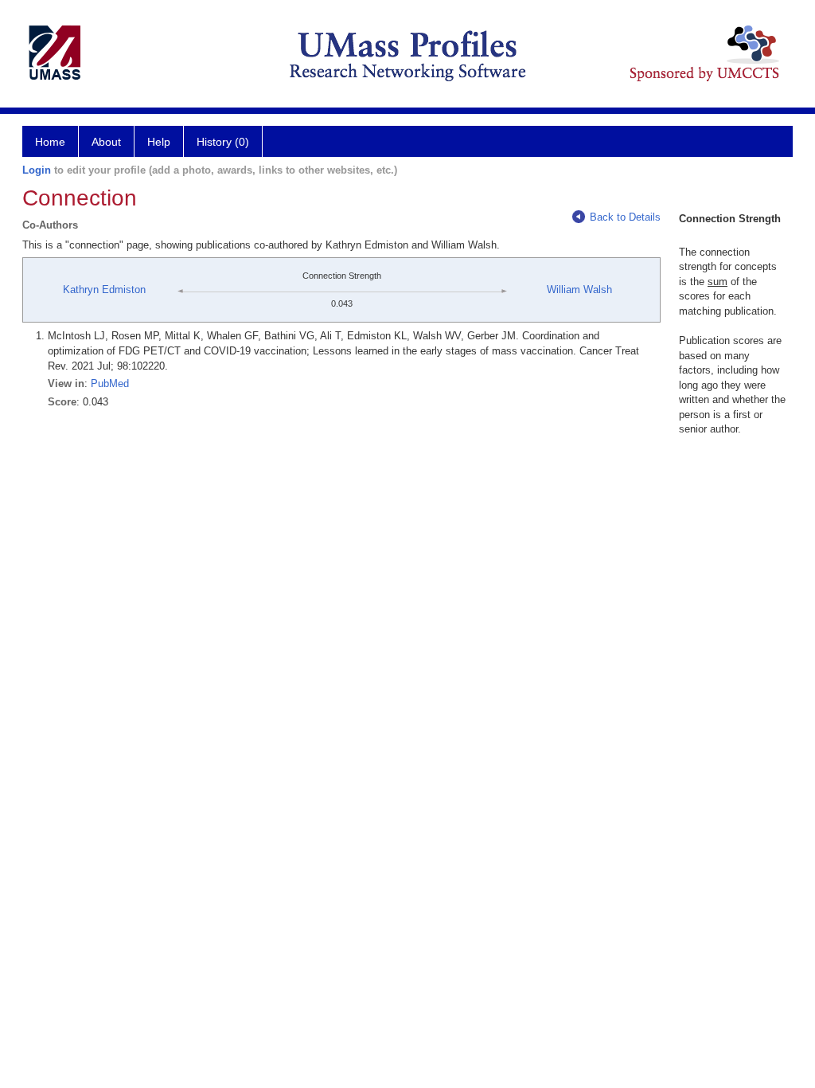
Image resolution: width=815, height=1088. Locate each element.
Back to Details (625, 217)
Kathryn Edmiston (104, 289)
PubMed (110, 383)
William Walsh (579, 289)
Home (50, 141)
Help (158, 141)
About (106, 141)
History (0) (223, 141)
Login (36, 170)
